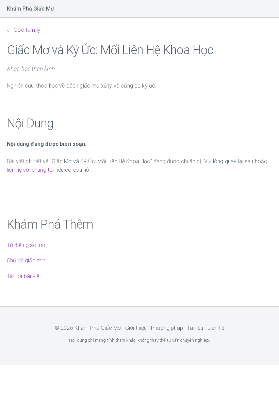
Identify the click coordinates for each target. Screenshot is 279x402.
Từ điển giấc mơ (26, 245)
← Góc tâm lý (23, 30)
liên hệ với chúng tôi (30, 170)
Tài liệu (195, 328)
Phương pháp (167, 328)
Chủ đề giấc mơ (26, 260)
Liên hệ (216, 328)
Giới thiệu (136, 328)
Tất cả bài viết (24, 276)
